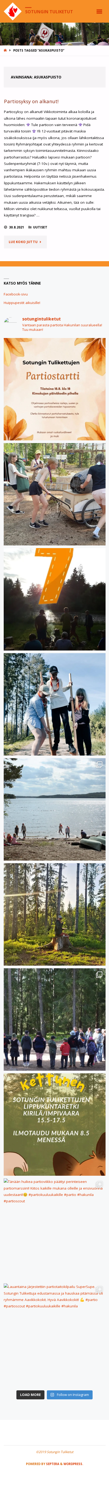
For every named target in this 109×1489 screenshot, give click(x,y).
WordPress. (73, 1464)
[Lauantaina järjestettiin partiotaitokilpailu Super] (55, 1334)
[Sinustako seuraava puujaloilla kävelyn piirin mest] (55, 704)
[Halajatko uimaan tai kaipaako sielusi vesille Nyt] (55, 809)
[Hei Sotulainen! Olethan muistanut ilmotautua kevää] (55, 1124)
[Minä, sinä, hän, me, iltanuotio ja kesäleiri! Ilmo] (55, 599)
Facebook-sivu (16, 294)
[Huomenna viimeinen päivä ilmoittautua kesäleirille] (55, 494)
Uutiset (40, 227)
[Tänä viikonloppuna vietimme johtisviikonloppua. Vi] (55, 914)
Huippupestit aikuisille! (22, 302)
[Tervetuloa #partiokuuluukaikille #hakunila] (55, 389)
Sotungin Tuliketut (49, 11)
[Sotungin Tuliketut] (13, 11)
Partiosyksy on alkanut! (31, 101)
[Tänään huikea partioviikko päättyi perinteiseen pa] (55, 1229)
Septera (52, 1464)
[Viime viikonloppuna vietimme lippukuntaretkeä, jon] (55, 1019)
